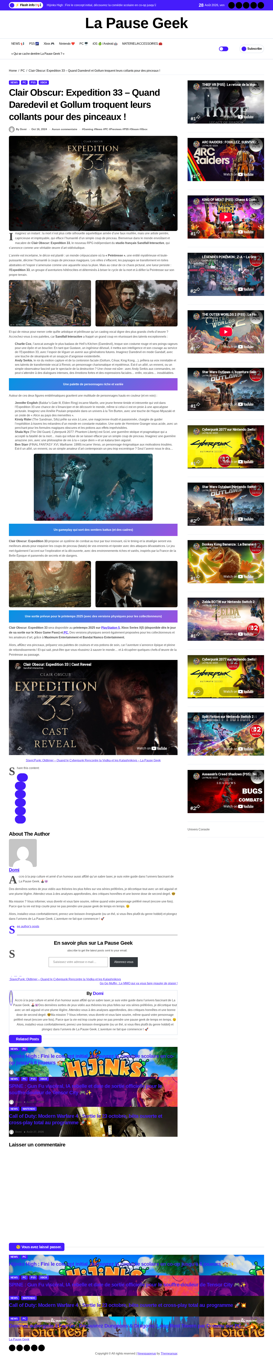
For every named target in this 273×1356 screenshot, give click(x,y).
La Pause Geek (136, 23)
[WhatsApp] (20, 819)
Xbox (144, 129)
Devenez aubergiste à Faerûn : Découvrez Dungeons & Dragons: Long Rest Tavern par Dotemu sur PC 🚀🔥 (132, 1326)
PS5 (33, 82)
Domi (14, 869)
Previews (116, 129)
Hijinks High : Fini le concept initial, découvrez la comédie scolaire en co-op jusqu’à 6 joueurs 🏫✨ (121, 1264)
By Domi (21, 129)
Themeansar (169, 1353)
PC (24, 82)
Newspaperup (146, 1353)
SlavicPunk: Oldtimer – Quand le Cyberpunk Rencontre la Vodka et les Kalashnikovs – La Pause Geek (93, 760)
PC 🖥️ (83, 43)
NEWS (14, 82)
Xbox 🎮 (49, 43)
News (98, 129)
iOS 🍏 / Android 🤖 (105, 43)
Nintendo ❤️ (67, 43)
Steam (135, 129)
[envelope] (20, 802)
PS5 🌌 (34, 43)
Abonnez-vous (123, 961)
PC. (66, 632)
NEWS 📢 (17, 43)
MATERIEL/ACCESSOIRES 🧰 (142, 43)
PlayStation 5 (110, 627)
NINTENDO (29, 1109)
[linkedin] (20, 794)
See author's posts (28, 926)
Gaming (88, 129)
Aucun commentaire (64, 129)
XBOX (43, 82)
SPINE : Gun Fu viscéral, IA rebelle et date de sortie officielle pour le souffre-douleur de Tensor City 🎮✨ (127, 1285)
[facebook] (22, 777)
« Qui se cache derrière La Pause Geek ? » (37, 53)
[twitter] (20, 786)
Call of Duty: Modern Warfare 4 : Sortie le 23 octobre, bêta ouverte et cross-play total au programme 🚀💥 (127, 1305)
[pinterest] (20, 811)
